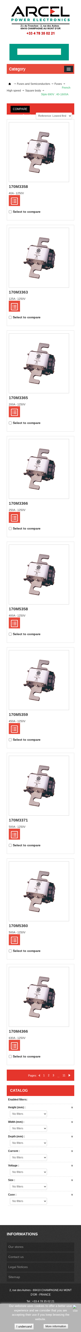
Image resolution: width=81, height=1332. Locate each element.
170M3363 (18, 292)
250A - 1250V (17, 510)
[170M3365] (39, 363)
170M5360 (18, 925)
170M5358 (18, 609)
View (14, 200)
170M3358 (18, 186)
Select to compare (26, 211)
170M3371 (18, 820)
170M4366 (18, 1031)
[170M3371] (39, 786)
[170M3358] (39, 152)
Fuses (58, 83)
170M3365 (18, 398)
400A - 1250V (17, 615)
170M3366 (18, 503)
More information (55, 1326)
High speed (14, 90)
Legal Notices (18, 1267)
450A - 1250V (17, 721)
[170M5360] (39, 891)
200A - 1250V (17, 404)
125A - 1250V (17, 298)
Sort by (28, 115)
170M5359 (18, 714)
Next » (69, 1075)
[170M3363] (39, 258)
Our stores (15, 1247)
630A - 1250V (17, 1038)
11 (64, 1075)
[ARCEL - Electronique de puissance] (40, 20)
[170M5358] (39, 574)
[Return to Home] (10, 84)
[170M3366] (39, 469)
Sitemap (14, 1277)
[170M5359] (39, 680)
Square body (33, 90)
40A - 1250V (16, 193)
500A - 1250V (17, 826)
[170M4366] (39, 997)
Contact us (16, 1257)
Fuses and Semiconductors (33, 83)
